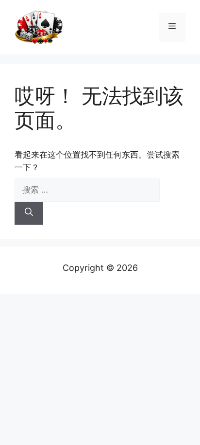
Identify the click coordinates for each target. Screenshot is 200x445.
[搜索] (29, 213)
